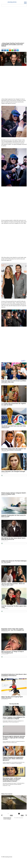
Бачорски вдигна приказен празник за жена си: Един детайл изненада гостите (14, 737)
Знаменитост (16, 48)
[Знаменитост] (14, 726)
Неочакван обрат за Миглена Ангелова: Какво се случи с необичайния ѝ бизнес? (12, 779)
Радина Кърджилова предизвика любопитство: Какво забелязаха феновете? (13, 758)
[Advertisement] (14, 24)
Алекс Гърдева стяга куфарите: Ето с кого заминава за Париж (14, 717)
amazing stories (12, 2)
